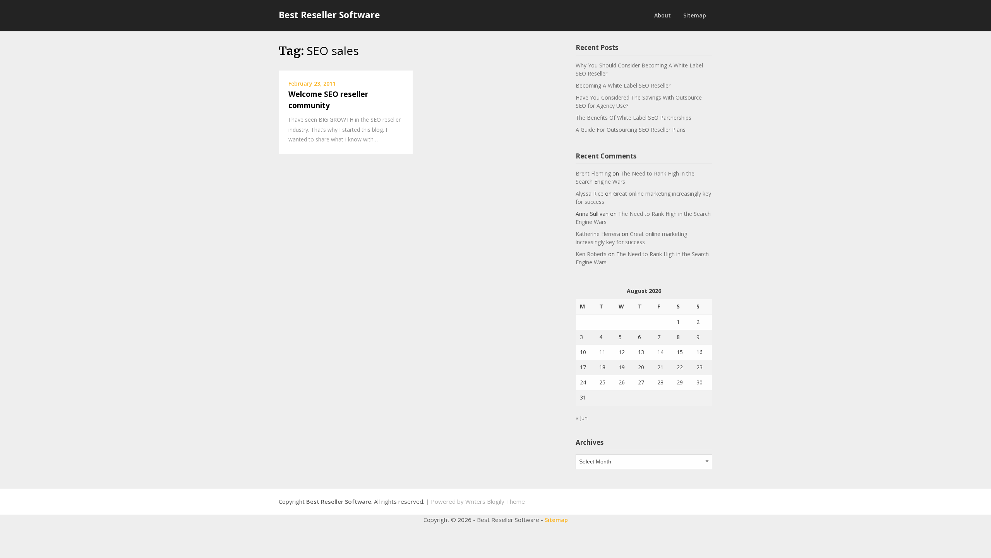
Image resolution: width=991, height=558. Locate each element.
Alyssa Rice (590, 193)
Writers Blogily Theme (495, 501)
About (662, 15)
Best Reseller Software (329, 15)
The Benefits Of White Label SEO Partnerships (633, 117)
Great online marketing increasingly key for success (631, 238)
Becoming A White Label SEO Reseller (623, 85)
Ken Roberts (591, 254)
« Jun (582, 418)
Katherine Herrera (598, 234)
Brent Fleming (593, 173)
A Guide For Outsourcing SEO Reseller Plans (631, 129)
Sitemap (694, 15)
